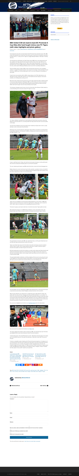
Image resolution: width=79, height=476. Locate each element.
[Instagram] (31, 365)
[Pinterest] (36, 365)
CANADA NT (32, 10)
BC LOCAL (43, 10)
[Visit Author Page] (12, 379)
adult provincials (34, 370)
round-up (16, 371)
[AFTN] (27, 5)
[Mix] (40, 365)
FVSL (45, 370)
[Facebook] (22, 365)
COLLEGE (50, 10)
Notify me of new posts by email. (17, 434)
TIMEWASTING (57, 10)
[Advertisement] (60, 60)
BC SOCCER (21, 370)
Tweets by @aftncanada (55, 39)
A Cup (13, 371)
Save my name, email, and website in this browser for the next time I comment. (26, 427)
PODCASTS (11, 10)
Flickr (31, 328)
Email (11, 417)
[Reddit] (27, 365)
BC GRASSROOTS (39, 49)
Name (11, 413)
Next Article (43, 385)
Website (11, 422)
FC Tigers (43, 371)
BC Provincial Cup (27, 370)
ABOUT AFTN (29, 1)
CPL (20, 10)
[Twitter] (17, 365)
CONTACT (50, 1)
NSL (38, 10)
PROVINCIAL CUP (31, 49)
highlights (41, 370)
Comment (12, 398)
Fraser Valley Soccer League (36, 371)
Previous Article (15, 385)
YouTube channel (32, 303)
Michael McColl (24, 49)
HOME (24, 1)
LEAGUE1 (26, 10)
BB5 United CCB (15, 370)
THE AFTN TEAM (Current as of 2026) (40, 1)
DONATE (55, 1)
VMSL (38, 370)
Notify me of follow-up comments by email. (19, 431)
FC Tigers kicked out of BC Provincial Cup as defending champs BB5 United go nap (40, 355)
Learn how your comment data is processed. (32, 441)
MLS (16, 10)
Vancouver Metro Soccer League (24, 371)
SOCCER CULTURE (66, 10)
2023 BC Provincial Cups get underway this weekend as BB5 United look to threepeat (28, 355)
